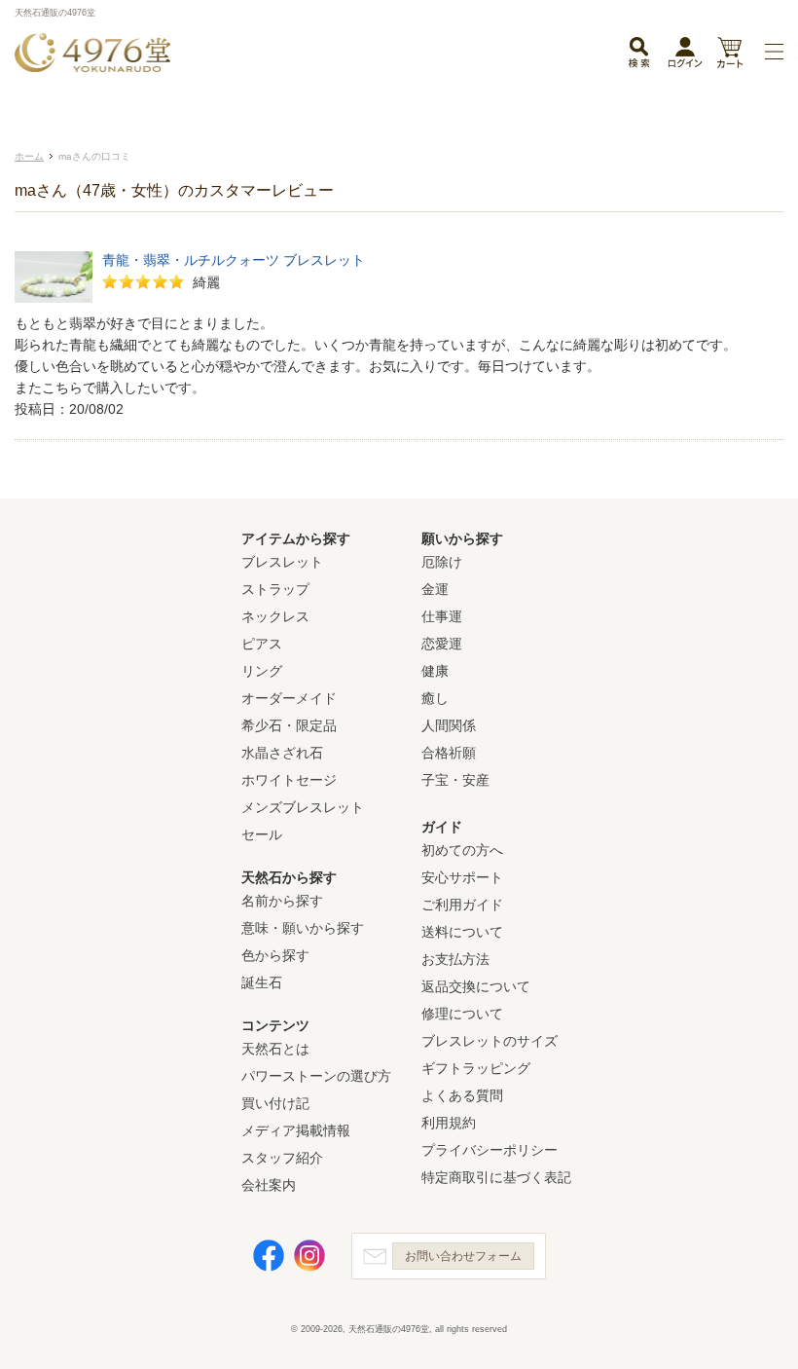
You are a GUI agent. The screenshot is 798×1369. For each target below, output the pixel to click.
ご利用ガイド (462, 904)
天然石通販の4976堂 (92, 52)
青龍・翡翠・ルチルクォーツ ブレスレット (233, 260)
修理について (462, 1013)
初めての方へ (462, 850)
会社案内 (268, 1185)
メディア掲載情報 (295, 1130)
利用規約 (448, 1122)
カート (729, 54)
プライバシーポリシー (489, 1150)
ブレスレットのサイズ (489, 1041)
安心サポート (462, 877)
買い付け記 (275, 1103)
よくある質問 (462, 1095)
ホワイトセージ (289, 780)
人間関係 (448, 725)
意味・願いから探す (302, 928)
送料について (462, 932)
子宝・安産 (455, 780)
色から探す (275, 955)
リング (261, 671)
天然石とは (275, 1048)
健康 (435, 671)
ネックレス (275, 616)
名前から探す (282, 900)
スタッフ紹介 (282, 1158)
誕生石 (261, 982)
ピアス (261, 643)
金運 (435, 589)
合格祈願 (448, 752)
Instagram (309, 1256)
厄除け (441, 562)
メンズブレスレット (302, 807)
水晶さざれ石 (282, 752)
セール (261, 834)
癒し (435, 698)
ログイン (685, 56)
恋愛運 (441, 643)
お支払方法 (455, 959)
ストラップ (275, 589)
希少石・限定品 (289, 725)
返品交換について (475, 986)
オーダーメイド (289, 698)
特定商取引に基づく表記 (496, 1177)
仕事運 (441, 616)
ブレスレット (282, 562)
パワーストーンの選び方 (316, 1076)
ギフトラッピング (475, 1068)
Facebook (268, 1256)
